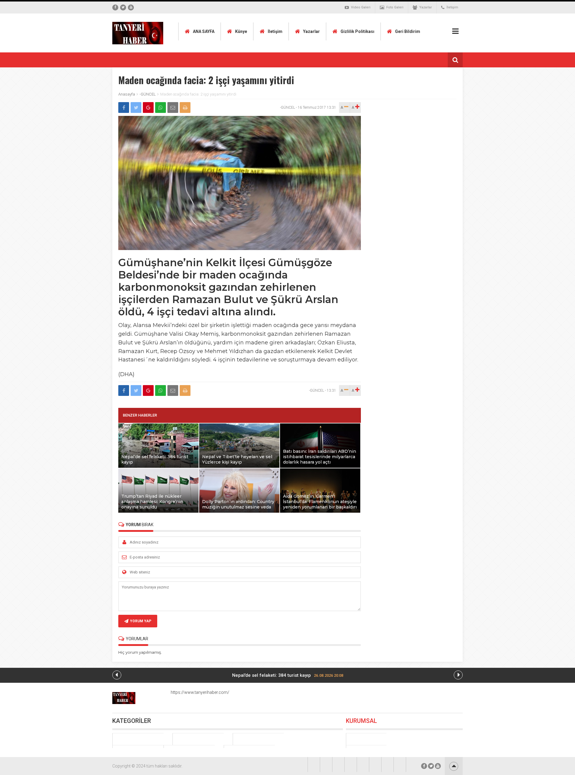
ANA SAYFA (203, 31)
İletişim (452, 7)
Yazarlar (425, 7)
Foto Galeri (394, 7)
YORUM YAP (140, 621)
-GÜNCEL (148, 94)
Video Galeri (360, 7)
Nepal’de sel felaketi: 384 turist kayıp (287, 675)
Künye (241, 31)
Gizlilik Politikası (357, 31)
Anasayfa (126, 94)
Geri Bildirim (407, 31)
